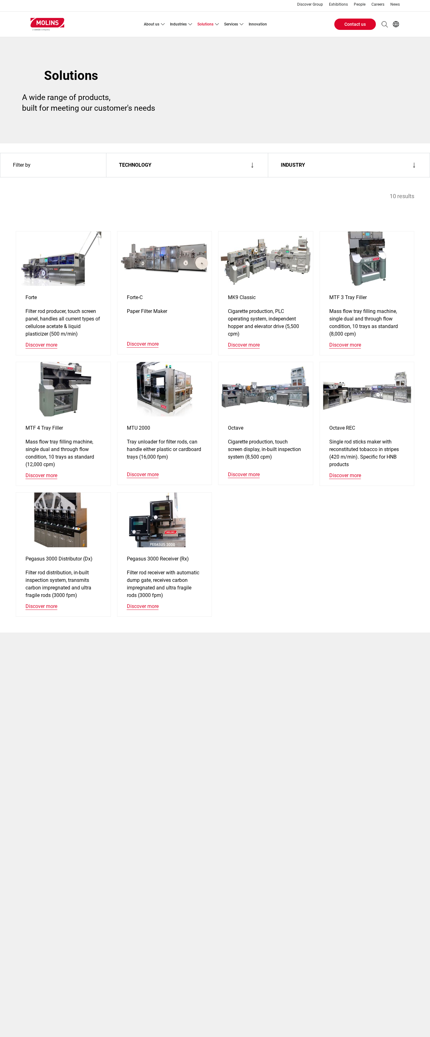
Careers (377, 5)
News (395, 5)
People (359, 5)
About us (151, 24)
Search (384, 24)
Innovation (258, 24)
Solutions (205, 24)
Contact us (355, 24)
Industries (178, 24)
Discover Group (310, 5)
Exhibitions (338, 5)
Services (231, 24)
